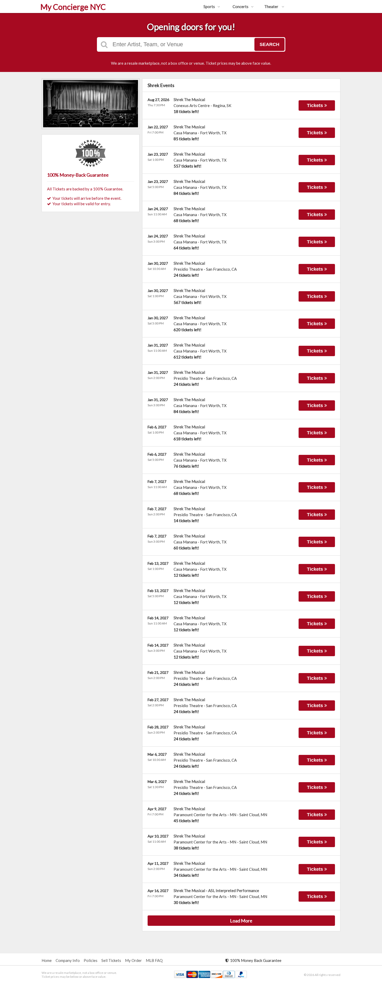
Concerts (240, 6)
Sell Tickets (111, 960)
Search (269, 44)
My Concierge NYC (73, 6)
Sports (209, 6)
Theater (271, 6)
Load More (241, 920)
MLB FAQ (154, 960)
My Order (133, 960)
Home (47, 960)
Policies (90, 960)
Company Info (68, 960)
